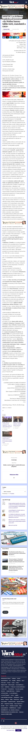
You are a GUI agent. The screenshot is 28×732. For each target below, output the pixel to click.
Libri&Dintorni (16, 697)
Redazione (21, 712)
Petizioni (7, 699)
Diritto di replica (11, 684)
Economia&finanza (19, 684)
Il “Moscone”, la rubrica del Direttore (18, 687)
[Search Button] (26, 2)
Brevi (23, 680)
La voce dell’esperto (13, 693)
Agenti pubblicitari (4, 708)
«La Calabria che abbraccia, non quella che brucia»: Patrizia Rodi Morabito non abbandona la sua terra (17, 516)
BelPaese (18, 680)
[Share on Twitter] (7, 37)
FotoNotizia (7, 687)
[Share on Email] (20, 37)
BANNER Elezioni (12, 708)
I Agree (18, 730)
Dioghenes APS (4, 684)
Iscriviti (5, 612)
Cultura (17, 682)
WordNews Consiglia (14, 705)
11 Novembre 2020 (15, 29)
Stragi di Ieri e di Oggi (9, 703)
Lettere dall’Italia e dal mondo (6, 697)
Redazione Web (6, 29)
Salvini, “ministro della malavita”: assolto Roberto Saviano (18, 424)
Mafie (22, 697)
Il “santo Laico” (4, 689)
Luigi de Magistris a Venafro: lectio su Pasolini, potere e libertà (17, 511)
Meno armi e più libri (13, 525)
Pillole (11, 699)
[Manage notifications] (16, 723)
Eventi (2, 687)
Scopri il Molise (4, 701)
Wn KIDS (2, 705)
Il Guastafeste (11, 689)
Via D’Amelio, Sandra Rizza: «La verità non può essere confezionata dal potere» (17, 553)
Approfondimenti (4, 680)
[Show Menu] (1, 2)
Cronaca (8, 682)
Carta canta (3, 682)
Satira (21, 699)
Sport (2, 703)
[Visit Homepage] (14, 2)
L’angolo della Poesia (10, 691)
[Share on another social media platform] (24, 37)
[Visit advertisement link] (14, 6)
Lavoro (12, 695)
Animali (18, 678)
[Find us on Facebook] (1, 721)
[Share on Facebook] (3, 37)
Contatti (19, 708)
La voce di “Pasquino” (5, 695)
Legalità (16, 695)
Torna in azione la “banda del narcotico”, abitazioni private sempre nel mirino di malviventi (16, 560)
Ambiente (14, 678)
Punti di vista (16, 699)
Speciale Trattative (20, 701)
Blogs (20, 705)
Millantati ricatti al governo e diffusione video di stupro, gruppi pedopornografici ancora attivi (17, 521)
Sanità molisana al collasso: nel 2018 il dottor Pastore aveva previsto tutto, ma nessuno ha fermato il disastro (16, 568)
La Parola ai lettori (4, 693)
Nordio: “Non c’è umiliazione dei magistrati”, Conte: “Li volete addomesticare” (7, 424)
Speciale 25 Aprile (11, 701)
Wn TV (7, 705)
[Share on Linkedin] (10, 37)
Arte (10, 680)
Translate (12, 493)
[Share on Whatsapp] (14, 37)
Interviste (3, 691)
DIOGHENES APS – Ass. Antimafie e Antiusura (10, 710)
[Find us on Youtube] (3, 721)
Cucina (13, 682)
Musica (2, 699)
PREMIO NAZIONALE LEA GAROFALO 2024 (9, 712)
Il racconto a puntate (19, 689)
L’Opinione (18, 691)
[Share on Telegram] (17, 37)
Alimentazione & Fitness (5, 678)
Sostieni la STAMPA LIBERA (6, 714)
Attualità (13, 680)
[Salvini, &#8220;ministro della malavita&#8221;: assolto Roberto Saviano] (18, 419)
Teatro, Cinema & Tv (18, 703)
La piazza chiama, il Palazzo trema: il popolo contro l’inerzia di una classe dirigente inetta (7, 439)
